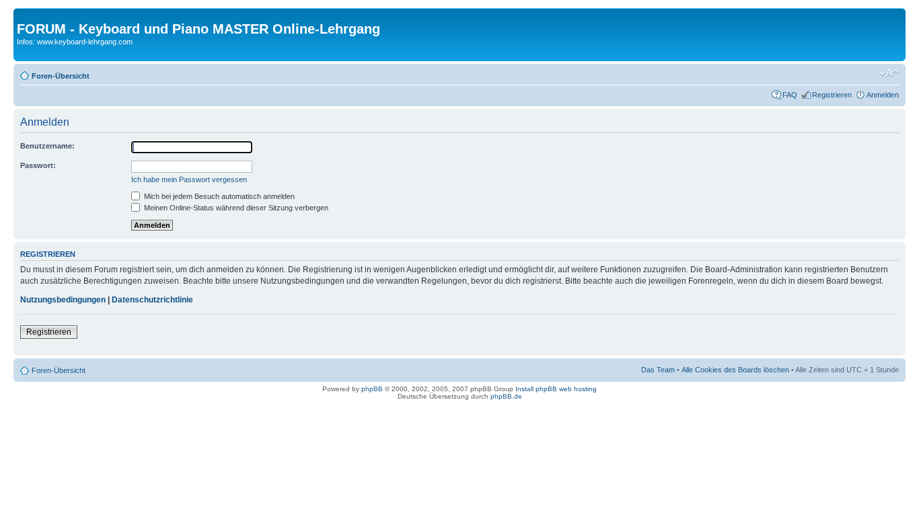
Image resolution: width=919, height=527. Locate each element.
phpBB (372, 389)
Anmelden (883, 95)
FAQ (789, 95)
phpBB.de (506, 396)
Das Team (658, 370)
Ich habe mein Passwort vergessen (189, 179)
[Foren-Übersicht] (24, 14)
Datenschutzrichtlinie (152, 300)
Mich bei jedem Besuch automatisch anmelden (218, 196)
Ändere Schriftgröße (889, 73)
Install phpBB (536, 389)
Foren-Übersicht (60, 76)
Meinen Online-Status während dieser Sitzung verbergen (235, 208)
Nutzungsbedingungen (63, 300)
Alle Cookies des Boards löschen (735, 370)
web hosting (578, 389)
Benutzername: (47, 146)
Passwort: (38, 165)
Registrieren (832, 95)
